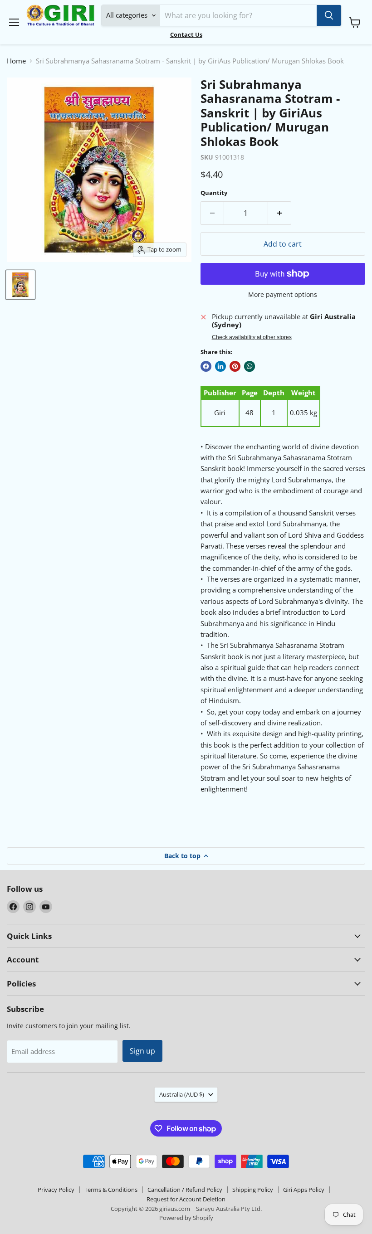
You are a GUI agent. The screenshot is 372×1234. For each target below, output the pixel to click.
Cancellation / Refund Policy (184, 1189)
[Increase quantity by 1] (279, 213)
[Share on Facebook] (206, 366)
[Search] (329, 15)
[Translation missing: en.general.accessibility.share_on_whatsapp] (249, 366)
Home (16, 61)
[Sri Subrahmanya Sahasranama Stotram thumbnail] (20, 284)
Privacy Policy (56, 1189)
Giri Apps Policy (303, 1189)
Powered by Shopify (186, 1218)
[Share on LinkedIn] (220, 366)
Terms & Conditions (110, 1189)
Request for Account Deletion (186, 1199)
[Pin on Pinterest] (235, 366)
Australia (181, 1094)
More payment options (282, 294)
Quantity (214, 192)
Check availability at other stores (252, 337)
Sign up (142, 1051)
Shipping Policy (252, 1189)
